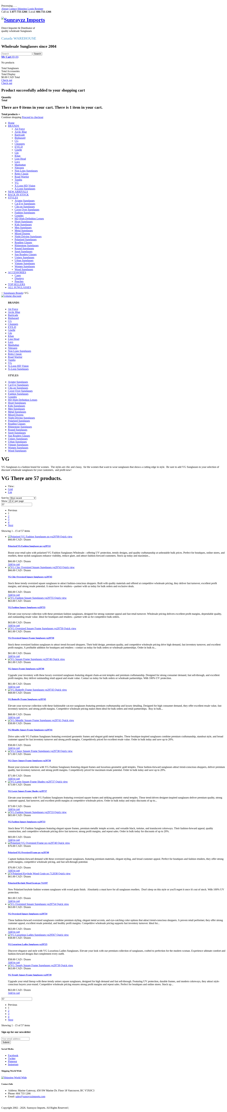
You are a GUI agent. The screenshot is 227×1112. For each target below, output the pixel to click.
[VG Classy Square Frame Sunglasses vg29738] (34, 751)
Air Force (20, 128)
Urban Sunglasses (24, 260)
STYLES (13, 197)
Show (4, 501)
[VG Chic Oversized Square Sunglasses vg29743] (35, 567)
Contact (13, 8)
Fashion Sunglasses (25, 212)
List (10, 492)
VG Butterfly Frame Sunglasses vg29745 (27, 699)
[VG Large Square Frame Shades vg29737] (32, 781)
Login (31, 8)
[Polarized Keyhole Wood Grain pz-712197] (33, 873)
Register (39, 8)
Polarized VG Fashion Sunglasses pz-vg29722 (29, 546)
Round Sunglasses (24, 248)
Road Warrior (22, 176)
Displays (19, 278)
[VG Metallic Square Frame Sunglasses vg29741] (35, 720)
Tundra (18, 179)
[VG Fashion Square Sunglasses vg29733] (31, 812)
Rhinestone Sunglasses (27, 245)
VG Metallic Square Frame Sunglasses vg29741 (30, 730)
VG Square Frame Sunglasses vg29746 (26, 668)
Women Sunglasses (25, 266)
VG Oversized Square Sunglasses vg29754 (27, 913)
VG (17, 182)
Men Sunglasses (23, 227)
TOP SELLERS (16, 284)
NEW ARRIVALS (18, 191)
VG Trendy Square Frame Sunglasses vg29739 (30, 975)
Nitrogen (19, 167)
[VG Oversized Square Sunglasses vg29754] (32, 904)
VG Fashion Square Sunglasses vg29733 (26, 821)
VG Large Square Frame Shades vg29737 (27, 791)
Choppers (20, 143)
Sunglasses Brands (13, 293)
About (5, 8)
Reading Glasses (23, 242)
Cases (18, 275)
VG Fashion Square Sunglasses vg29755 (26, 607)
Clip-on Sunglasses (25, 206)
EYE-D (19, 146)
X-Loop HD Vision (25, 185)
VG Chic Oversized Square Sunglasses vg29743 (30, 577)
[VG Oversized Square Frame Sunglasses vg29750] (36, 628)
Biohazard (20, 137)
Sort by (5, 497)
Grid (10, 489)
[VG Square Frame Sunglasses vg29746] (30, 659)
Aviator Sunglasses (25, 200)
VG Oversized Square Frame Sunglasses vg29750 (31, 638)
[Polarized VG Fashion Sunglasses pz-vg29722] (34, 536)
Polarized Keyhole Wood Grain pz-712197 (28, 883)
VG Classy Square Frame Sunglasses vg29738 (29, 760)
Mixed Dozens (22, 233)
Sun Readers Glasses (26, 254)
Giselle (18, 149)
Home (11, 122)
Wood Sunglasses (24, 269)
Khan (17, 155)
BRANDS (13, 125)
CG (16, 140)
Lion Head (20, 158)
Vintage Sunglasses (25, 263)
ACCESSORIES (17, 272)
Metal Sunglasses (24, 230)
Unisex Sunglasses (24, 257)
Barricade (20, 134)
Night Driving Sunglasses (28, 236)
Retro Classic (22, 173)
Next (10, 525)
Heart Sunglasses (24, 221)
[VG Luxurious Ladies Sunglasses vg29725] (32, 934)
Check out (6, 80)
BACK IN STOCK (18, 194)
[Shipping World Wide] (14, 1077)
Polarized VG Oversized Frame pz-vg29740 (28, 852)
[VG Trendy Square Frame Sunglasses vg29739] (34, 965)
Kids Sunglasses (23, 224)
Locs (17, 161)
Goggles (19, 215)
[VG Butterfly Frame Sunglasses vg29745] (31, 689)
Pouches (19, 281)
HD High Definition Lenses (29, 218)
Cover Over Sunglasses (27, 209)
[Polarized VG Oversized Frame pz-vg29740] (33, 843)
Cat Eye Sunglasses (25, 203)
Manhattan (20, 164)
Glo (17, 152)
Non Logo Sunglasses (26, 170)
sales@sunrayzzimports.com (30, 1096)
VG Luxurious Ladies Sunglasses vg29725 (27, 944)
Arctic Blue (21, 131)
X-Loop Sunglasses (25, 188)
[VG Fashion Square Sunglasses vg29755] (31, 597)
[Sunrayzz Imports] (23, 20)
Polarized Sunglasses (26, 239)
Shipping (22, 8)
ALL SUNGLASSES (19, 287)
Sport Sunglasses (23, 251)
